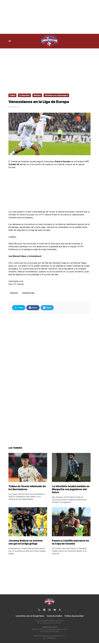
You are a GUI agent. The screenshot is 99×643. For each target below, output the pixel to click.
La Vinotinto (24, 95)
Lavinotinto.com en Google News (30, 616)
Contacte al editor (54, 616)
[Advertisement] (49, 17)
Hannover (14, 293)
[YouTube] (55, 609)
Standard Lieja (28, 293)
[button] (9, 41)
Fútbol (12, 95)
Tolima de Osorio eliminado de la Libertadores (27, 488)
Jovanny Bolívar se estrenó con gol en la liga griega (25, 542)
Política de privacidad (74, 616)
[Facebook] (44, 609)
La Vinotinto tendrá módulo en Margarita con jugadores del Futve (70, 489)
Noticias (37, 95)
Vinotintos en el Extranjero (56, 95)
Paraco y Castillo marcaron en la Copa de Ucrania (70, 542)
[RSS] (60, 609)
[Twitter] (39, 609)
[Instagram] (49, 609)
